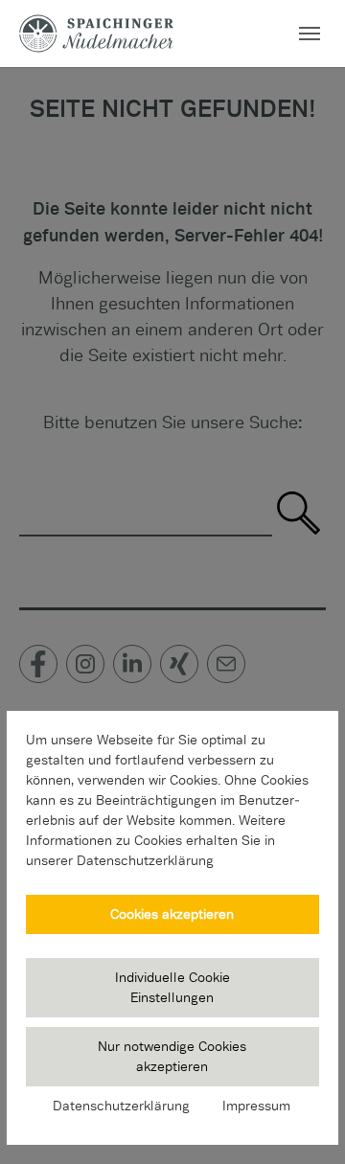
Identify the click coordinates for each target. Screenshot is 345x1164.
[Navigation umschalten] (309, 33)
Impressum (256, 1105)
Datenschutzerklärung (121, 1105)
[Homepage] (96, 33)
